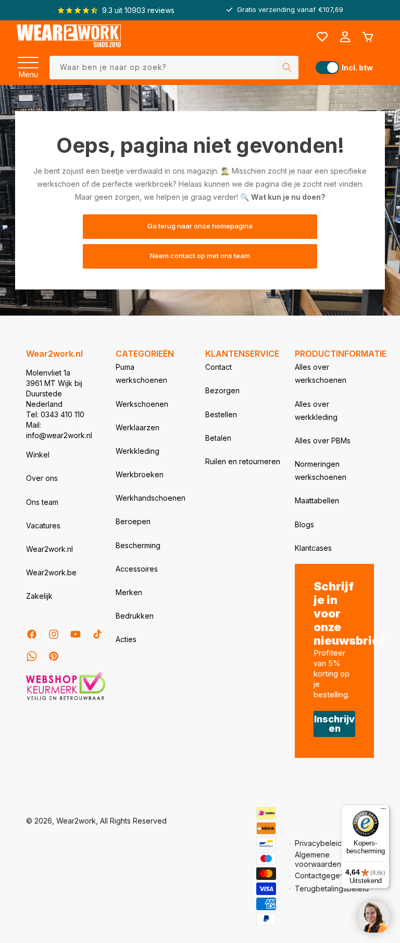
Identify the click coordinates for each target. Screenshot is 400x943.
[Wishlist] (321, 37)
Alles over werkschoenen (320, 373)
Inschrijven (334, 724)
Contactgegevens (326, 875)
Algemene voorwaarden (318, 859)
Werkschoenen (142, 404)
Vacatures (43, 525)
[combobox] (173, 67)
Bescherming (138, 545)
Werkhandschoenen (150, 497)
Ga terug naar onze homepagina (200, 226)
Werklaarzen (137, 427)
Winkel (37, 454)
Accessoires (137, 568)
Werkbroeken (140, 474)
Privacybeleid (318, 843)
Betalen (218, 437)
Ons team (42, 502)
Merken (129, 592)
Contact (218, 366)
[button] (28, 59)
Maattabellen (317, 500)
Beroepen (133, 521)
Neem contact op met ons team (200, 256)
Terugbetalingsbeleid (332, 888)
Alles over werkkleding (316, 410)
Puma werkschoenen (141, 373)
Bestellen (221, 414)
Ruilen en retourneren (242, 461)
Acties (126, 639)
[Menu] (28, 59)
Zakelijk (39, 595)
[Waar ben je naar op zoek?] (287, 67)
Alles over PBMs (323, 440)
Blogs (304, 524)
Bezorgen (222, 390)
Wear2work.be (51, 572)
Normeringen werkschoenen (320, 470)
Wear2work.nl (49, 549)
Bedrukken (135, 615)
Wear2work (76, 820)
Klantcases (313, 547)
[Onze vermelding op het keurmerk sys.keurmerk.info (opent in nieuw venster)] (65, 699)
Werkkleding (137, 450)
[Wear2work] (69, 37)
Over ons (42, 478)
